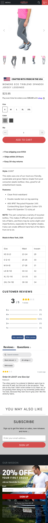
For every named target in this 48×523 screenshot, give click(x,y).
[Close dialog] (46, 467)
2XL (28, 109)
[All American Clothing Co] (24, 2)
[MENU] (1, 2)
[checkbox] (9, 365)
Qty (3, 128)
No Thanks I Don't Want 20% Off (24, 503)
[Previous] (4, 30)
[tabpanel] (24, 375)
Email (4, 486)
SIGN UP (24, 496)
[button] (24, 310)
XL (23, 109)
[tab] (24, 347)
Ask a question (18, 337)
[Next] (44, 30)
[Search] (39, 2)
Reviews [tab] (9, 347)
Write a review (30, 337)
